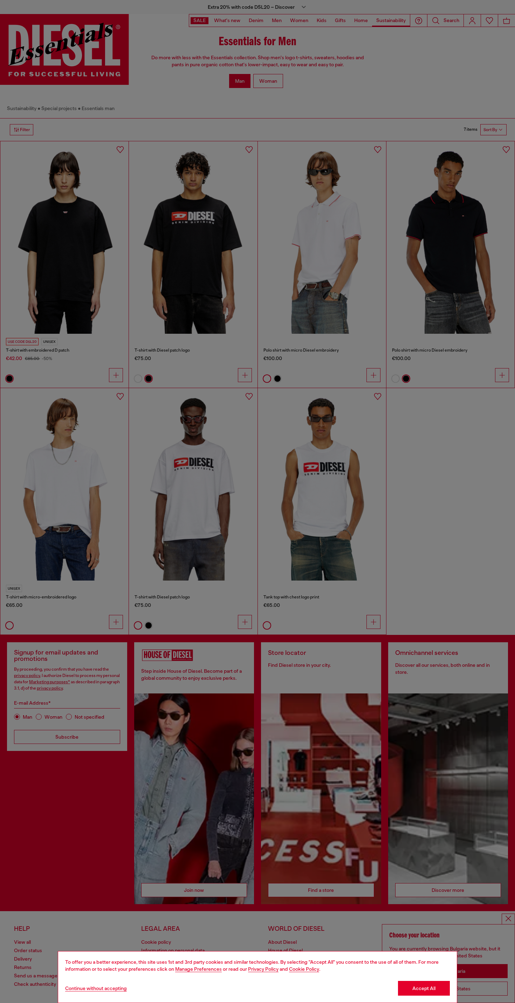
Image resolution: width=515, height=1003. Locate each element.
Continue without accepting (96, 988)
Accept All (423, 988)
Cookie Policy (304, 969)
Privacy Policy (263, 969)
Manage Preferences (198, 969)
